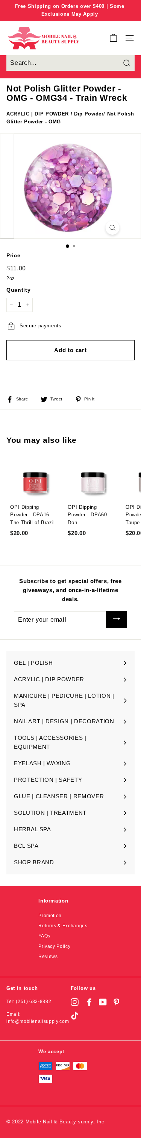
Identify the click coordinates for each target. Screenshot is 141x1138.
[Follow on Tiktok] (75, 1016)
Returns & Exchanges (62, 925)
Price (13, 255)
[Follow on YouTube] (103, 1002)
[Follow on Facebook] (89, 1002)
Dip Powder (89, 114)
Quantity (18, 290)
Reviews (48, 956)
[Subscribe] (116, 619)
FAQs (44, 936)
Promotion (50, 915)
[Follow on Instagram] (75, 1002)
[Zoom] (112, 228)
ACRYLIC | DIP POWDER (37, 114)
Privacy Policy (54, 946)
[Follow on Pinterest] (116, 1002)
